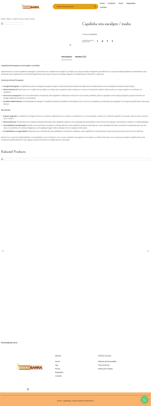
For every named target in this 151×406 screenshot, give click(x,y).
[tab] (66, 58)
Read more (75, 336)
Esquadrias (93, 34)
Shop (8, 19)
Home (3, 19)
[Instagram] (28, 389)
